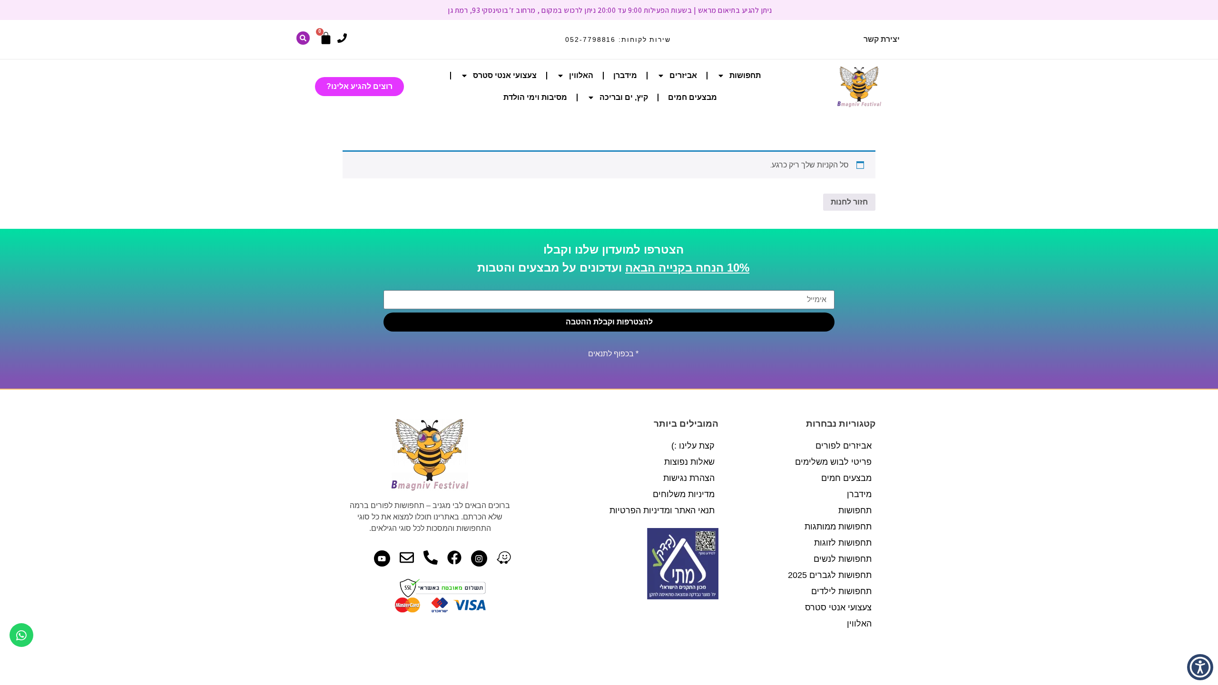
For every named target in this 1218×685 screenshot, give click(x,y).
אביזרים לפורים (843, 445)
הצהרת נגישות (689, 478)
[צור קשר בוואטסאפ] (21, 635)
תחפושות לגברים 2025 (830, 575)
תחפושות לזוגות (843, 543)
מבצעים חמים (692, 97)
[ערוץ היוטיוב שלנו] (382, 558)
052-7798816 (590, 39)
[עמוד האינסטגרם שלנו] (479, 558)
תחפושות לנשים (843, 559)
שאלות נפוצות (689, 462)
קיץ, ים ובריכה (623, 97)
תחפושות (745, 75)
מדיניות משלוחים (684, 494)
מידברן (625, 75)
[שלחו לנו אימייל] (407, 557)
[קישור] (303, 38)
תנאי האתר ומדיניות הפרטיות (662, 510)
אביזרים (683, 75)
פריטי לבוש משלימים (833, 462)
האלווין (581, 75)
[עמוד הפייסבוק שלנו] (454, 557)
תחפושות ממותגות (838, 526)
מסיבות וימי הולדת (535, 97)
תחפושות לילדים (841, 591)
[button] (1200, 667)
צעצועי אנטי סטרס (505, 75)
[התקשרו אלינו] (342, 38)
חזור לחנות (849, 201)
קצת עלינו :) (693, 445)
